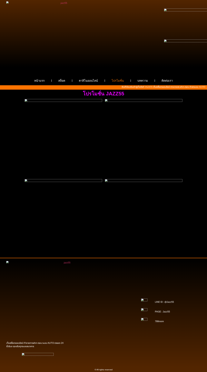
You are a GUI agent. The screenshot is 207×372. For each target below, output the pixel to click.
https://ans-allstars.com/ (120, 308)
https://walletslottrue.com (87, 316)
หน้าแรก (39, 80)
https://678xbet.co (101, 308)
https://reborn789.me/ (106, 314)
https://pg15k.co (127, 298)
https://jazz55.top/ (116, 318)
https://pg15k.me (96, 298)
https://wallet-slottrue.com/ (109, 329)
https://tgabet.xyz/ (104, 304)
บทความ (142, 80)
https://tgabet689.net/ (104, 327)
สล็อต (61, 80)
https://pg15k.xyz (111, 298)
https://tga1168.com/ (87, 304)
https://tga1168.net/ (85, 306)
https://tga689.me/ (122, 325)
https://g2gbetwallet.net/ (87, 323)
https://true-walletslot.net (85, 314)
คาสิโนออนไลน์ (88, 80)
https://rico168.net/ (85, 310)
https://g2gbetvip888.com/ (92, 321)
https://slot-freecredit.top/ (122, 331)
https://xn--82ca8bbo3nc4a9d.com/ (114, 323)
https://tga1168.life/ (121, 306)
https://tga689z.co (104, 294)
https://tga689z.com (86, 294)
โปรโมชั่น (118, 80)
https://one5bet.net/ (121, 310)
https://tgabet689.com (84, 327)
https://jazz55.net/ (125, 314)
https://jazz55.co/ (124, 319)
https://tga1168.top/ (103, 306)
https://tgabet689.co (123, 327)
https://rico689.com (85, 296)
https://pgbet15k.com (103, 300)
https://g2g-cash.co (121, 296)
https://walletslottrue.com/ (86, 329)
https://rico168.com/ (103, 310)
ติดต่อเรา (167, 80)
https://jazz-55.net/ (107, 319)
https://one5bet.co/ (84, 312)
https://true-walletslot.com (96, 318)
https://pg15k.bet (80, 298)
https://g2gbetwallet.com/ (115, 321)
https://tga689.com (105, 325)
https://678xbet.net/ (84, 308)
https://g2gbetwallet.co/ (86, 325)
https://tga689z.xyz (120, 294)
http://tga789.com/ (121, 304)
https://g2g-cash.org (103, 296)
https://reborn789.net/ (121, 312)
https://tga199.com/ (102, 312)
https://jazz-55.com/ (90, 319)
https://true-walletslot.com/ (98, 331)
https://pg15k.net (86, 300)
